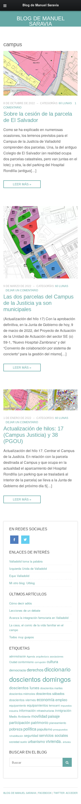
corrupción (40, 662)
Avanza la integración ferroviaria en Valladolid (38, 618)
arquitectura (42, 656)
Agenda (31, 656)
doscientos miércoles (22, 694)
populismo (44, 729)
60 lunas (65, 103)
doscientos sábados (50, 693)
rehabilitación (16, 735)
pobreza (15, 729)
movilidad (39, 716)
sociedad (14, 742)
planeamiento (57, 723)
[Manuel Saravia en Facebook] (14, 539)
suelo (23, 742)
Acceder (72, 793)
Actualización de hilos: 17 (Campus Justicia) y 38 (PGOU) (33, 434)
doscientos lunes (24, 687)
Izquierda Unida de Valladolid (28, 568)
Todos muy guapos (21, 637)
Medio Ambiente (19, 716)
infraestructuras (45, 710)
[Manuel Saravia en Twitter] (25, 539)
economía (45, 699)
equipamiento (17, 705)
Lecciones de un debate (24, 610)
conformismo (26, 662)
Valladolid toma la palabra (26, 561)
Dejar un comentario (22, 290)
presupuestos (60, 729)
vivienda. (54, 741)
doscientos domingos (40, 679)
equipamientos (37, 705)
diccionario (57, 669)
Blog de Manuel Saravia (41, 21)
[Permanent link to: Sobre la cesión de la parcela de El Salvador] (40, 72)
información (27, 710)
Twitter (59, 793)
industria (13, 710)
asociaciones (56, 656)
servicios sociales (53, 735)
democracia (17, 670)
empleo (61, 699)
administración (17, 656)
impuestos (66, 705)
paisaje (54, 716)
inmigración (63, 710)
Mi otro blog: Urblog (22, 583)
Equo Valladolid (19, 576)
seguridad (31, 735)
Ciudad (13, 662)
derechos (35, 670)
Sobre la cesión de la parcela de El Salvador (37, 117)
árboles (67, 742)
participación (19, 722)
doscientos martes (51, 688)
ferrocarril (54, 705)
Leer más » (22, 184)
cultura (52, 661)
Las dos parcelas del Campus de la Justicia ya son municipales (38, 303)
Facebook (45, 793)
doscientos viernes (22, 700)
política (29, 729)
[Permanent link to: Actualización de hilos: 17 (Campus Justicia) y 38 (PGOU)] (40, 399)
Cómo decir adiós (20, 603)
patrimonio (39, 722)
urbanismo (36, 741)
